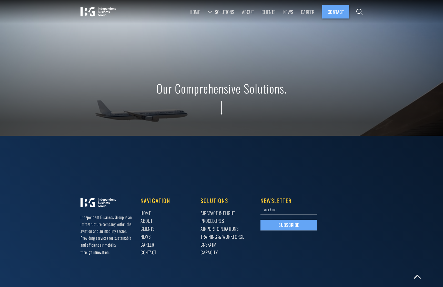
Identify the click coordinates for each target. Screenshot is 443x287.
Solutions (224, 11)
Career (308, 11)
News (288, 11)
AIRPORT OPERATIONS (219, 228)
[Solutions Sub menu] (210, 12)
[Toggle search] (359, 12)
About (248, 11)
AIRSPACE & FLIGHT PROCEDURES (217, 216)
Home (195, 11)
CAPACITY (209, 252)
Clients (268, 11)
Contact (336, 11)
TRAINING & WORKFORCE (222, 236)
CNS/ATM (208, 244)
